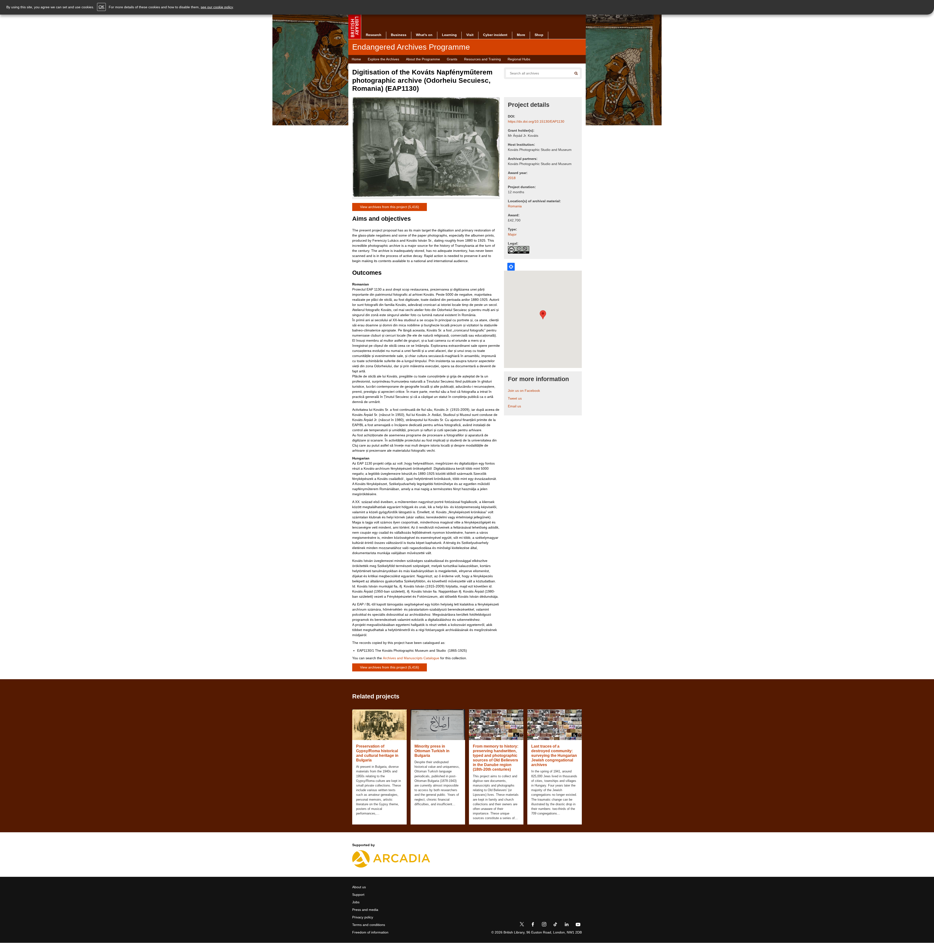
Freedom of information (370, 932)
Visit (470, 35)
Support (358, 895)
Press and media (365, 910)
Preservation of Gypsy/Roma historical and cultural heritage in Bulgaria (377, 753)
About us (359, 887)
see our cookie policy (217, 7)
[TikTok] (555, 925)
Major (512, 234)
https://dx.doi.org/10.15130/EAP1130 (536, 121)
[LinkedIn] (566, 925)
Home (356, 59)
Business (398, 35)
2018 (512, 178)
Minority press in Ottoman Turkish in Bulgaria (431, 751)
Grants (452, 59)
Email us (514, 406)
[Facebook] (533, 925)
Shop (539, 35)
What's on (424, 35)
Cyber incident (495, 35)
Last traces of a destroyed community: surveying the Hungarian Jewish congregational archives (554, 755)
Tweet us (515, 398)
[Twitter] (521, 925)
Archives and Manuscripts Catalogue (411, 658)
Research (373, 35)
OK (101, 7)
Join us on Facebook (524, 391)
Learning (449, 35)
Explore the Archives (383, 59)
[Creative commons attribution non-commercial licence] (518, 250)
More (521, 35)
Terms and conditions (368, 925)
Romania (515, 206)
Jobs (355, 902)
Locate (511, 267)
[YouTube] (578, 925)
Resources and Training (482, 59)
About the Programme (423, 59)
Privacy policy (362, 917)
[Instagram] (544, 925)
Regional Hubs (519, 59)
